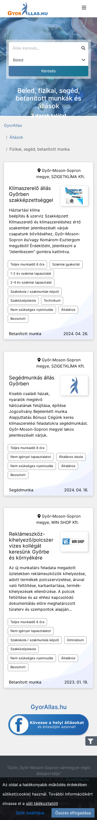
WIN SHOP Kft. (65, 522)
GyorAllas (13, 125)
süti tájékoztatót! (42, 803)
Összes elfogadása (73, 812)
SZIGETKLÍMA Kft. (68, 176)
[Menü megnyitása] (84, 7)
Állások (16, 137)
